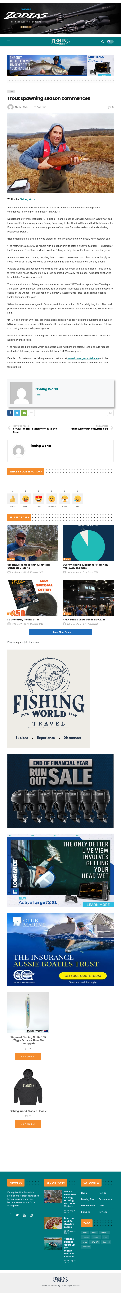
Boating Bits (87, 1199)
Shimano (86, 1246)
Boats (85, 1232)
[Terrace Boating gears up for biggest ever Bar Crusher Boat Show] (53, 1244)
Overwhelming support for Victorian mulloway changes (85, 566)
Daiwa (94, 1232)
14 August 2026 (91, 572)
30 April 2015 (40, 107)
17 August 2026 (70, 1232)
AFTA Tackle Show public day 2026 (84, 619)
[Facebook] (10, 1215)
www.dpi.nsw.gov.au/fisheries (83, 358)
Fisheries (105, 1232)
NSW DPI (95, 1242)
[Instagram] (31, 1215)
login (18, 642)
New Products (88, 1205)
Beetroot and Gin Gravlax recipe (69, 1223)
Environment (105, 1199)
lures (85, 1242)
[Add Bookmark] (110, 413)
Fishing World (21, 107)
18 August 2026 (36, 572)
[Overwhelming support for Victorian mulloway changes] (88, 543)
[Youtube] (24, 1215)
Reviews (103, 1211)
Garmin (96, 1237)
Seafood (106, 1242)
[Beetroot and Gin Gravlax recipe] (53, 1223)
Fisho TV (85, 1211)
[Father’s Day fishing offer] (32, 598)
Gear (11, 614)
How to (102, 1192)
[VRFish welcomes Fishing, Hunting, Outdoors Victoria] (32, 543)
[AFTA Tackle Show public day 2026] (88, 598)
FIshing (86, 1237)
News (11, 91)
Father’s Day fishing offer (23, 619)
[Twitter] (17, 1215)
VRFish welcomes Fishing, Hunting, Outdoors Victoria (28, 566)
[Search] (102, 41)
